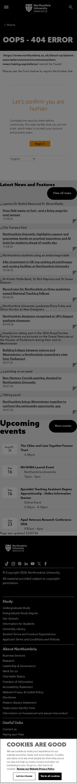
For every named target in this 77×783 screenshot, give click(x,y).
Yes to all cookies (50, 776)
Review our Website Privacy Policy (35, 769)
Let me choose (24, 776)
